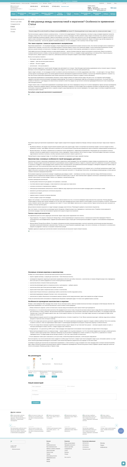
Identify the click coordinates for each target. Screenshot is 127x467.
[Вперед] (116, 367)
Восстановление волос (34, 14)
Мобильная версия (16, 449)
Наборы (106, 13)
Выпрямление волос (22, 14)
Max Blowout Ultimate (35, 146)
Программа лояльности (15, 3)
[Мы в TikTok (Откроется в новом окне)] (60, 3)
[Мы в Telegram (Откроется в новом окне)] (55, 3)
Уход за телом (69, 14)
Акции (13, 13)
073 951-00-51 (56, 6)
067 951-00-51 (45, 6)
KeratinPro (112, 342)
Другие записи (16, 412)
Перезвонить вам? (65, 6)
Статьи (40, 3)
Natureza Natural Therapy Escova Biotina (40, 223)
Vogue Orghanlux (34, 217)
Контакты (45, 3)
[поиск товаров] (82, 9)
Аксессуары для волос (86, 14)
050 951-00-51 (34, 6)
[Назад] (28, 367)
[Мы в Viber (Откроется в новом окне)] (57, 3)
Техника (76, 13)
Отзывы (49, 3)
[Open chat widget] (123, 463)
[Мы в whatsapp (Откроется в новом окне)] (58, 3)
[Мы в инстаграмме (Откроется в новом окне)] (53, 3)
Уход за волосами (60, 14)
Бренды (113, 13)
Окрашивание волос (97, 14)
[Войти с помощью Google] (79, 386)
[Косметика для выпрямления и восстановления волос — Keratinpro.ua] (18, 441)
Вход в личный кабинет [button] (70, 443)
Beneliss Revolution (35, 150)
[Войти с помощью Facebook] (76, 386)
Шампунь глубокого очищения (47, 14)
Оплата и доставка (25, 3)
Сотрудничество (34, 3)
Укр (63, 3)
